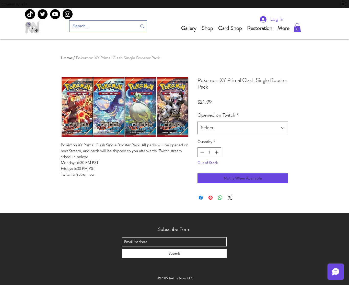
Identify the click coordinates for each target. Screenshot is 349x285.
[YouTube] (55, 14)
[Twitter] (43, 14)
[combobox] (242, 128)
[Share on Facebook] (201, 198)
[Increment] (217, 152)
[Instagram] (68, 14)
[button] (297, 27)
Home (66, 57)
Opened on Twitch (217, 115)
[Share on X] (230, 198)
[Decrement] (201, 152)
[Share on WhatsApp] (220, 198)
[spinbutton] (209, 152)
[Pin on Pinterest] (210, 198)
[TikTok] (30, 14)
